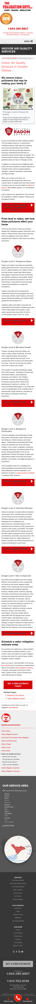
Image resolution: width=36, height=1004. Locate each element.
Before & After (18, 946)
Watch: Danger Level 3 (15, 482)
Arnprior (6, 796)
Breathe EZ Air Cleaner (15, 695)
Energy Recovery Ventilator (11, 759)
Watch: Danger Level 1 (15, 633)
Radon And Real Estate (9, 741)
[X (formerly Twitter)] (14, 951)
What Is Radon (6, 744)
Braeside (7, 804)
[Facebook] (16, 951)
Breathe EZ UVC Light (9, 756)
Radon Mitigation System (16, 698)
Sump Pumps (18, 893)
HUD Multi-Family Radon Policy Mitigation (15, 737)
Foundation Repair (18, 880)
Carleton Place (8, 807)
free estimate (6, 665)
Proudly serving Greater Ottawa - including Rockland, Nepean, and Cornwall (18, 34)
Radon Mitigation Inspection (11, 768)
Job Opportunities (18, 921)
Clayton (6, 811)
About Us (18, 908)
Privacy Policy (29, 994)
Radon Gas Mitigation (11, 725)
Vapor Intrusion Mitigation (10, 764)
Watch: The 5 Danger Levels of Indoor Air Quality (15, 208)
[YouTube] (22, 951)
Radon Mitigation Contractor (11, 771)
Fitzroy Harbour (9, 822)
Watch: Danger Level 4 (15, 403)
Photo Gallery (6, 731)
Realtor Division (18, 899)
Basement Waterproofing (18, 883)
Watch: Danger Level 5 (15, 322)
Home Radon (6, 751)
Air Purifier (18, 896)
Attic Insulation (18, 890)
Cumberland (8, 813)
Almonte (7, 794)
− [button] (29, 857)
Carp (5, 809)
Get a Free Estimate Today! (18, 685)
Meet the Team (18, 914)
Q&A (18, 911)
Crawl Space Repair (18, 887)
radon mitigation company (24, 668)
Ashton (6, 798)
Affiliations (18, 918)
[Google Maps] (19, 951)
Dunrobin (7, 818)
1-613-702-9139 (18, 981)
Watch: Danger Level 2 (15, 550)
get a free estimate (18, 964)
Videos (18, 930)
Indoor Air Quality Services (11, 754)
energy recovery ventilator (25, 473)
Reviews (18, 939)
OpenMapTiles (13, 860)
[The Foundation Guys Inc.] (18, 998)
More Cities (9, 826)
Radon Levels (6, 747)
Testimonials (18, 936)
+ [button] (29, 854)
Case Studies (18, 942)
